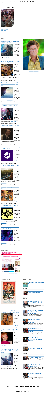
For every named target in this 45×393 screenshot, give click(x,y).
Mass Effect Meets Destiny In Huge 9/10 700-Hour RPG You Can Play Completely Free (9, 84)
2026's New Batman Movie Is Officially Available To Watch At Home (9, 206)
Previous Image (4, 29)
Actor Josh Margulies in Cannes (33, 71)
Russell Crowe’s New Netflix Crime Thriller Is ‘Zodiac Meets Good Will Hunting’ (10, 126)
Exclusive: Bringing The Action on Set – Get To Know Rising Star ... (35, 303)
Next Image (3, 30)
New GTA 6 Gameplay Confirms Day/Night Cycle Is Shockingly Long (10, 227)
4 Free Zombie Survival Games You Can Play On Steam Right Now (10, 147)
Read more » (6, 57)
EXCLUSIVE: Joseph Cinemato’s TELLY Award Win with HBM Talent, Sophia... (35, 292)
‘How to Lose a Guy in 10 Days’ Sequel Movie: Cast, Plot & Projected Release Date (10, 311)
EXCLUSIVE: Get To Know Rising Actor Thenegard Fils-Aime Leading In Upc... (35, 312)
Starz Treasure (14, 273)
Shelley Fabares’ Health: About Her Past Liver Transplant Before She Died (9, 330)
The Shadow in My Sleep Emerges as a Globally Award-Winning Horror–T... (36, 339)
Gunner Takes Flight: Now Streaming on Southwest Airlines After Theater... (35, 321)
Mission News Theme (19, 391)
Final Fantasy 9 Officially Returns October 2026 (10, 187)
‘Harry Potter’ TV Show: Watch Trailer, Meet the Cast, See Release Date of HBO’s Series (10, 351)
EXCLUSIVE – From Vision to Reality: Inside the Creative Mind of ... (35, 375)
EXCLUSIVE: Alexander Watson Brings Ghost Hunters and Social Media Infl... (35, 330)
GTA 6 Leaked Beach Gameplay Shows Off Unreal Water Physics (10, 166)
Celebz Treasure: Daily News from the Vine (22, 2)
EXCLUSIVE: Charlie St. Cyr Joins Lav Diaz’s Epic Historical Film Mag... (35, 348)
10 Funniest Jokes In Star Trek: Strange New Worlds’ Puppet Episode (10, 62)
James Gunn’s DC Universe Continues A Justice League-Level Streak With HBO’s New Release (9, 105)
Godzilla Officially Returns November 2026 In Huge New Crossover (10, 42)
